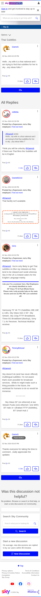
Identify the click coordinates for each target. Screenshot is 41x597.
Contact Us (35, 575)
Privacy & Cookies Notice (11, 573)
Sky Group (5, 577)
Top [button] (21, 566)
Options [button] (4, 35)
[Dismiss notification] (38, 10)
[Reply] (35, 81)
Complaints (6, 575)
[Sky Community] (14, 3)
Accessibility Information (30, 573)
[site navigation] (2, 3)
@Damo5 (9, 134)
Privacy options (7, 571)
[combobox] (18, 18)
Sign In (38, 3)
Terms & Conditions (32, 571)
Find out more (17, 127)
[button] (37, 46)
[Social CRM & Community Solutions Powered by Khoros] (33, 592)
